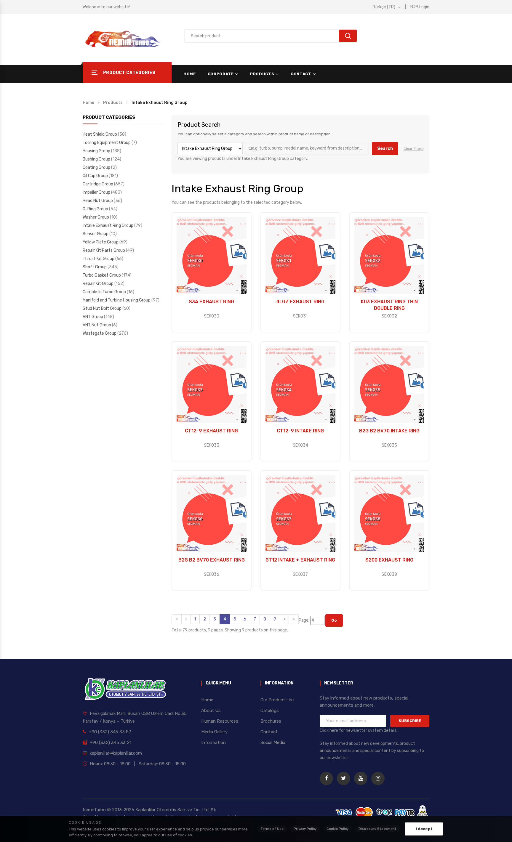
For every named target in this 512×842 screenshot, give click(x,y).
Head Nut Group (98, 200)
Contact (301, 74)
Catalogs (269, 710)
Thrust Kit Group (99, 258)
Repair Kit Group (98, 283)
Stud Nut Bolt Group (102, 308)
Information (213, 742)
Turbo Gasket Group (102, 275)
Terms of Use (272, 829)
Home (189, 74)
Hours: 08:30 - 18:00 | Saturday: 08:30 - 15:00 (137, 763)
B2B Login (419, 6)
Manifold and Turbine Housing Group (117, 300)
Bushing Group (97, 159)
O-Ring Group (96, 208)
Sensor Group (96, 233)
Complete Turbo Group (105, 291)
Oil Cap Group (96, 175)
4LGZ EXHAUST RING (300, 301)
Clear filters (413, 149)
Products (262, 74)
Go (334, 620)
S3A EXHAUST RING (211, 301)
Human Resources (219, 721)
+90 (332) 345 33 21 (110, 742)
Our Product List (277, 700)
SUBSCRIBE (410, 720)
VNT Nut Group (97, 325)
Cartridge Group (98, 184)
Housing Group (97, 150)
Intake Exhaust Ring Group (108, 225)
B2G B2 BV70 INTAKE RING (389, 431)
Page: (304, 620)
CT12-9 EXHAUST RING (211, 431)
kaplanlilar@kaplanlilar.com (115, 753)
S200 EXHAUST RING (389, 560)
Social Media (272, 742)
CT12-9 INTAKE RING (300, 431)
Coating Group (97, 167)
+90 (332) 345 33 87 (109, 731)
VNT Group (93, 316)
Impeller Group (97, 192)
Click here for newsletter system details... (359, 730)
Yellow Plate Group (101, 242)
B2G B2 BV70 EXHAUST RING (211, 560)
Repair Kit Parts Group (104, 250)
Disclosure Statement (377, 829)
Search (385, 148)
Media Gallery (214, 731)
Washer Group (96, 217)
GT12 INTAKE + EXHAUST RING (300, 560)
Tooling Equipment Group (107, 142)
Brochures (270, 721)
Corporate (221, 74)
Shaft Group (95, 267)
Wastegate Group (100, 333)
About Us (211, 710)
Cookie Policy (337, 829)
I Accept (424, 829)
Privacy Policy (305, 829)
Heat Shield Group (100, 134)
